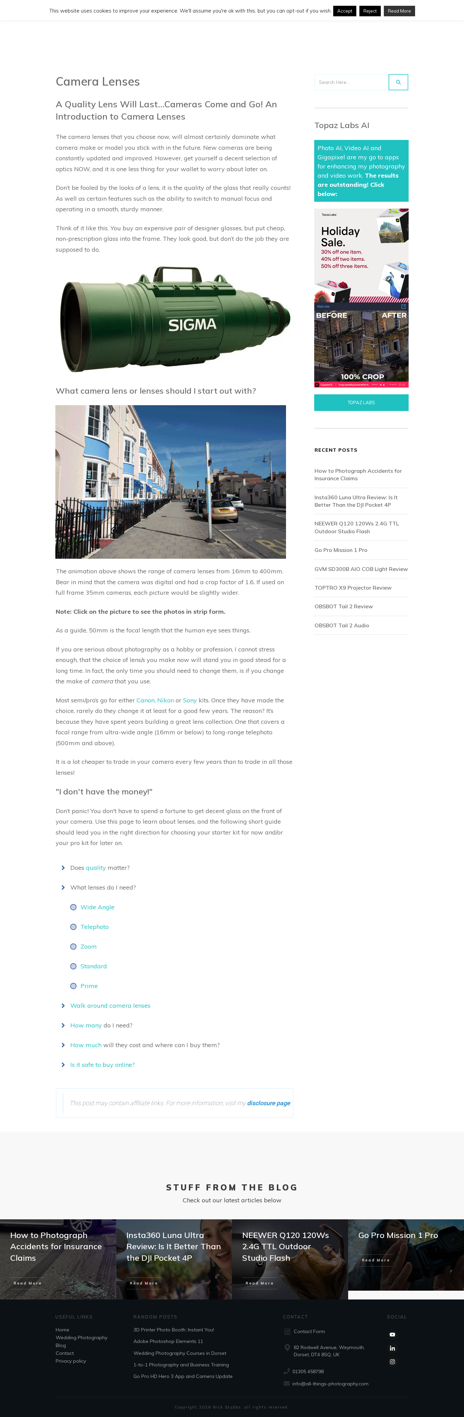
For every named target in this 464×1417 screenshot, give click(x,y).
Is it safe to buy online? (102, 1065)
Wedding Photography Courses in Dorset (179, 1353)
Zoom (89, 946)
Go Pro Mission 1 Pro (341, 549)
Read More (399, 11)
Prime (89, 986)
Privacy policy (71, 1361)
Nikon (165, 700)
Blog (61, 1345)
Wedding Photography (81, 1337)
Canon (146, 700)
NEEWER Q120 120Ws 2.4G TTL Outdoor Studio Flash (285, 1246)
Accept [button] (344, 11)
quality (97, 868)
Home (62, 1330)
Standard (94, 966)
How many (86, 1025)
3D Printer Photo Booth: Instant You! (173, 1330)
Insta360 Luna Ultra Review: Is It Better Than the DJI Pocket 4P (173, 1246)
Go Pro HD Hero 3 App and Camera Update (183, 1376)
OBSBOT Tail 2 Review (344, 606)
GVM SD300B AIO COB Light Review (361, 569)
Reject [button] (370, 11)
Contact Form (309, 1331)
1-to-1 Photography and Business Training (181, 1365)
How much (86, 1045)
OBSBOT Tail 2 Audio (342, 625)
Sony (190, 700)
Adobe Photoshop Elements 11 (168, 1341)
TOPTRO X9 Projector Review (353, 587)
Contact (65, 1353)
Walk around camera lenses (110, 1005)
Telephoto (95, 927)
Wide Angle (97, 907)
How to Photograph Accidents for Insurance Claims (56, 1246)
